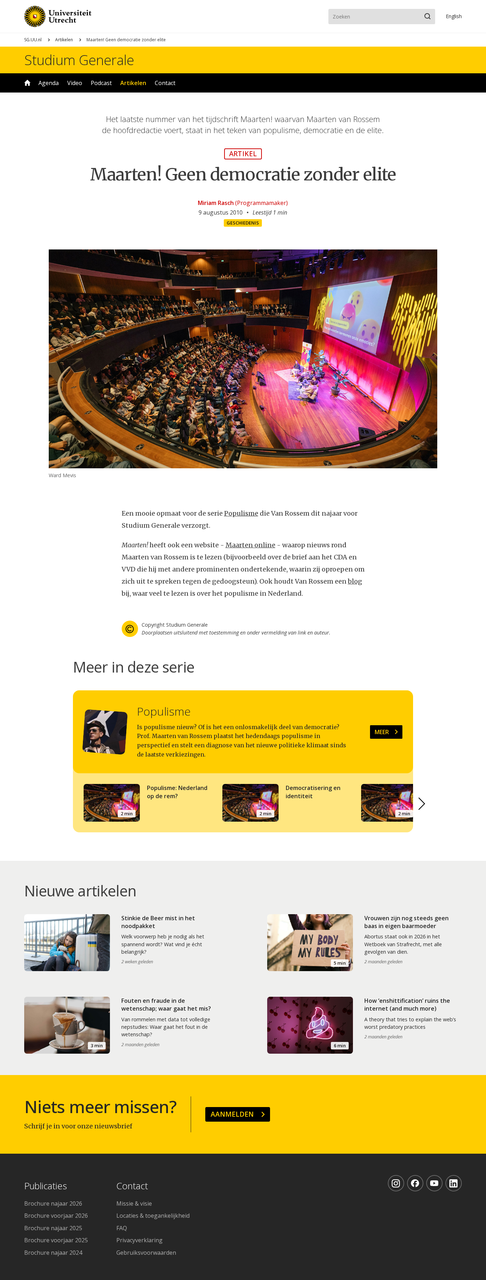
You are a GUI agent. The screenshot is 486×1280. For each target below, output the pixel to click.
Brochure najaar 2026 (53, 1203)
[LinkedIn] (453, 1183)
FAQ (121, 1228)
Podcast (101, 83)
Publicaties (45, 1186)
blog (355, 581)
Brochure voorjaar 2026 (56, 1216)
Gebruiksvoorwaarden (146, 1253)
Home (27, 83)
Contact (165, 83)
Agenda (48, 83)
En (454, 16)
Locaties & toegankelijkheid (153, 1216)
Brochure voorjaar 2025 (56, 1240)
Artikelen (64, 40)
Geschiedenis (243, 223)
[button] (421, 803)
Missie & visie (134, 1203)
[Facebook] (415, 1183)
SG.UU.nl (33, 40)
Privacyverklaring (139, 1240)
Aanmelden (232, 1114)
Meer (382, 732)
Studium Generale (79, 60)
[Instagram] (396, 1183)
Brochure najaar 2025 (53, 1228)
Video (74, 83)
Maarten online (250, 545)
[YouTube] (434, 1183)
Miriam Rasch (216, 203)
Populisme (241, 513)
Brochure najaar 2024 (53, 1253)
